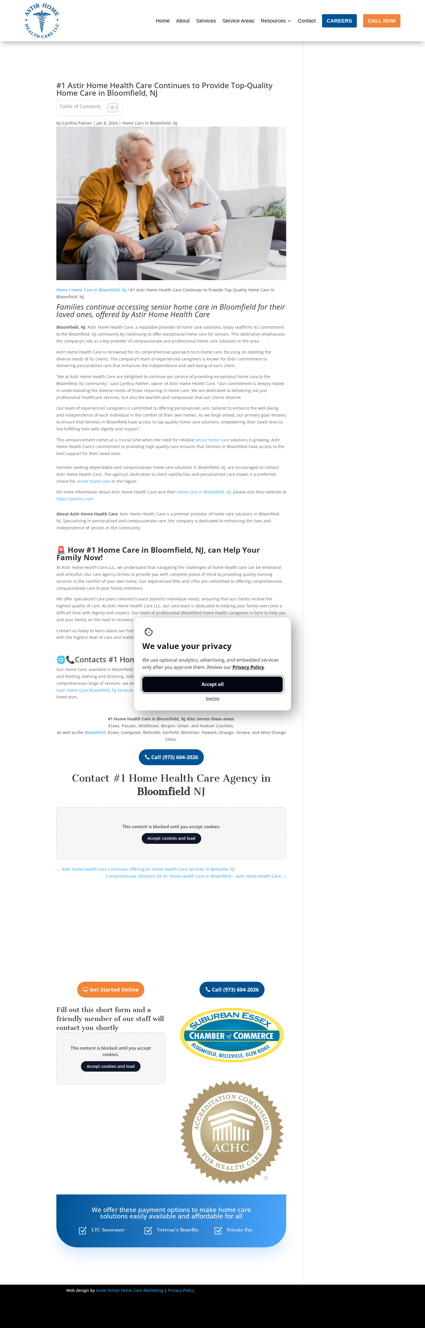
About (183, 21)
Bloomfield (95, 732)
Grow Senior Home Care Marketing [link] (129, 1290)
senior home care (180, 307)
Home (163, 21)
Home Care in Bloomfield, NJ (149, 123)
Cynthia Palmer (77, 123)
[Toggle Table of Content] (110, 107)
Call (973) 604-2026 (174, 757)
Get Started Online (114, 989)
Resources (273, 21)
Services (206, 21)
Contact (307, 21)
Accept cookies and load (171, 838)
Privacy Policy (181, 1290)
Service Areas (238, 21)
